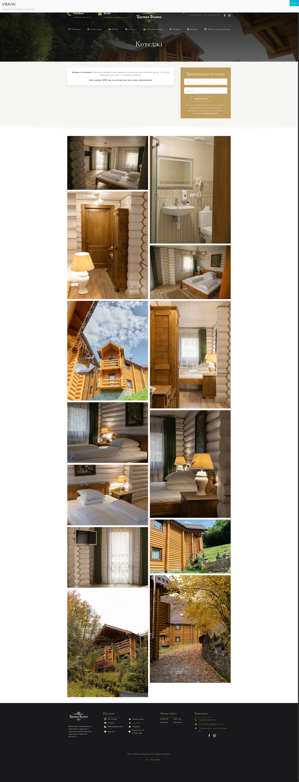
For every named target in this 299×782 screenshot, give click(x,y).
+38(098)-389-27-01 (210, 113)
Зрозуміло (294, 3)
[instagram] (229, 15)
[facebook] (224, 15)
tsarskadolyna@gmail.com (211, 724)
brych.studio (155, 760)
